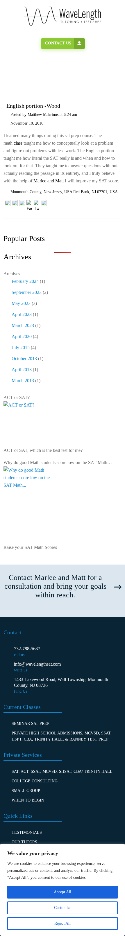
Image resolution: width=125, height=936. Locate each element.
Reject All (62, 923)
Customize (62, 908)
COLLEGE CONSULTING (35, 781)
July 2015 (21, 347)
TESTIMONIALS (27, 832)
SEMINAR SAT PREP (30, 723)
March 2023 (23, 325)
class (18, 143)
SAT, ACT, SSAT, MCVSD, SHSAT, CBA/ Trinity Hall (62, 771)
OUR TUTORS (24, 842)
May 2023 (21, 303)
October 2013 (24, 358)
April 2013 (22, 369)
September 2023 (27, 292)
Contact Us (58, 43)
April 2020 (22, 336)
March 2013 (23, 380)
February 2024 (25, 281)
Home (20, 75)
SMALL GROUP (26, 790)
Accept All (62, 892)
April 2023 (22, 314)
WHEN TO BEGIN (28, 800)
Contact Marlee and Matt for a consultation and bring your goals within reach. (55, 586)
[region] (62, 890)
